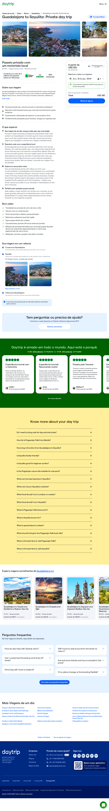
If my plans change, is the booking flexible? (78, 672)
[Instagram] (79, 756)
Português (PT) (50, 780)
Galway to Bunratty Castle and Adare (49, 721)
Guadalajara (36, 13)
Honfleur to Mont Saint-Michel (12, 721)
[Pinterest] (87, 756)
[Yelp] (96, 756)
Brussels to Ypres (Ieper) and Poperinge (15, 710)
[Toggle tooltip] (76, 70)
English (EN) (5, 780)
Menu (101, 4)
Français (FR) (38, 780)
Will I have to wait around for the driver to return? (77, 650)
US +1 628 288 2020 (56, 758)
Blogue (31, 758)
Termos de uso (6, 790)
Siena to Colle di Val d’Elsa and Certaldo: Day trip (18, 716)
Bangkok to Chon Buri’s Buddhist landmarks (16, 724)
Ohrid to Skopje (42, 713)
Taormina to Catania (44, 708)
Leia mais (5, 98)
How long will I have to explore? (19, 669)
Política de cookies (18, 790)
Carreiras (32, 762)
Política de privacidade (32, 790)
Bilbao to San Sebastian (45, 710)
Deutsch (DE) (27, 780)
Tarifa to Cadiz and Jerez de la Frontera (85, 708)
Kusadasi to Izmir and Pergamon (13, 713)
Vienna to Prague (43, 716)
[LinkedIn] (83, 756)
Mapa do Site (34, 766)
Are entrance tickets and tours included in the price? (79, 661)
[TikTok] (92, 756)
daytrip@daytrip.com (57, 766)
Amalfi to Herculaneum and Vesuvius (84, 710)
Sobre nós (32, 755)
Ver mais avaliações (54, 398)
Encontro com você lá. (37, 250)
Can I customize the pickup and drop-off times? (24, 659)
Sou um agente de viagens (62, 737)
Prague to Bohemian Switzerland (13, 708)
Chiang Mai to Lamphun (80, 721)
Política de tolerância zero (73, 790)
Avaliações (50, 77)
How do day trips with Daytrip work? (22, 649)
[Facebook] (75, 756)
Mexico (26, 13)
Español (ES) (16, 780)
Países (19, 13)
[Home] (8, 4)
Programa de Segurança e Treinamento (52, 790)
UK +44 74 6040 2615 (57, 762)
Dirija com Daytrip (44, 737)
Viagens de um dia (8, 13)
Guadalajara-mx (45, 571)
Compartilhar (99, 17)
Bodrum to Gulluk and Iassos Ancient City (86, 713)
